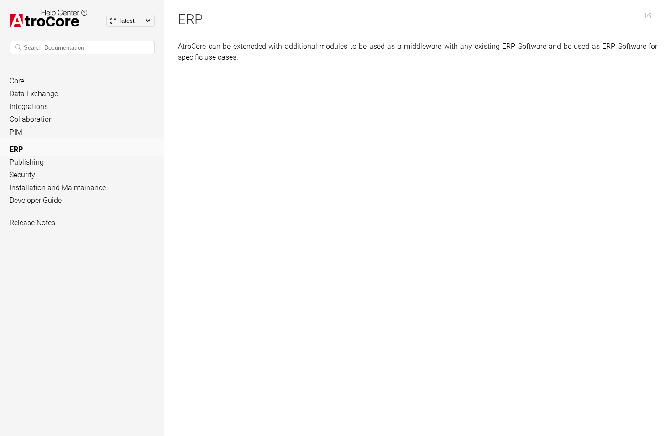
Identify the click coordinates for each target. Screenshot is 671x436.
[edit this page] (648, 15)
